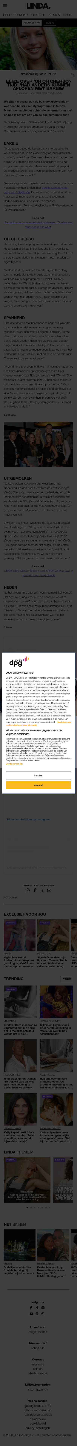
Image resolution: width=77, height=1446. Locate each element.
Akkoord (38, 785)
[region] (38, 723)
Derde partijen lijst (14, 763)
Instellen (38, 775)
